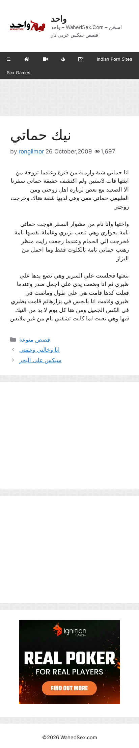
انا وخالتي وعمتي (39, 349)
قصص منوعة (34, 339)
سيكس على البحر (40, 360)
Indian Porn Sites (114, 59)
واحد (59, 18)
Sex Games (18, 72)
